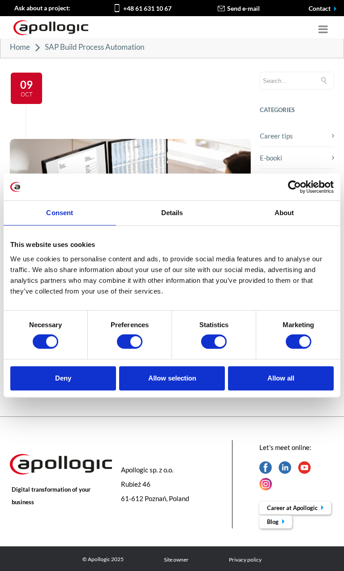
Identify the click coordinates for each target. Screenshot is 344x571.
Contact (320, 8)
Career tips (276, 136)
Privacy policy (245, 559)
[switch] (129, 341)
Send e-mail (243, 8)
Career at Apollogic (293, 507)
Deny (63, 378)
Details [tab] (172, 212)
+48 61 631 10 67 (147, 8)
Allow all (280, 378)
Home (20, 47)
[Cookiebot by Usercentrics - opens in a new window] (294, 187)
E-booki (271, 158)
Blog (273, 521)
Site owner (176, 559)
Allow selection (172, 378)
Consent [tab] (59, 212)
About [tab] (284, 212)
